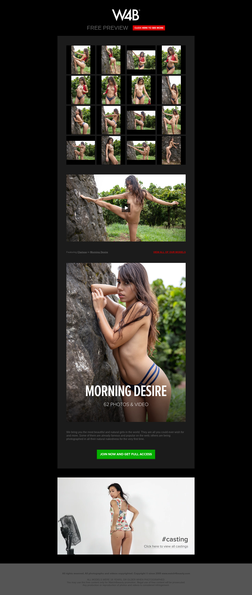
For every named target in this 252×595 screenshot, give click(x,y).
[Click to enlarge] (81, 60)
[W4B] (126, 15)
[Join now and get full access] (126, 454)
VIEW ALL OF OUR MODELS (169, 252)
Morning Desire (99, 252)
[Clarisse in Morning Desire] (126, 342)
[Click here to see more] (149, 28)
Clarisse (82, 252)
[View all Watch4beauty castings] (126, 553)
